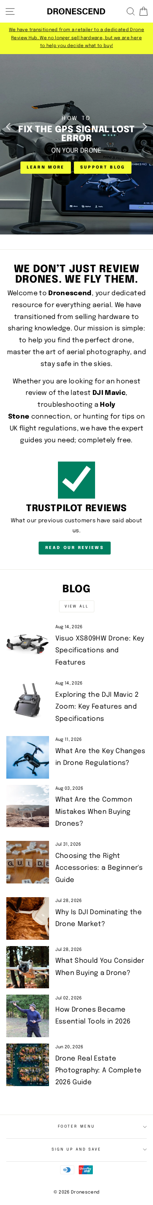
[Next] (145, 126)
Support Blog (103, 167)
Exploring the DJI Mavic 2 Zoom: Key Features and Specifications (97, 707)
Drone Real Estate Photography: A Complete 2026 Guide (98, 1070)
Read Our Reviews (74, 548)
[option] (76, 38)
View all (77, 606)
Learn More (46, 167)
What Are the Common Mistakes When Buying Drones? (93, 811)
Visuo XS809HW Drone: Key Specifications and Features (99, 650)
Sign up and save (77, 1149)
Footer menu (76, 1126)
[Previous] (8, 126)
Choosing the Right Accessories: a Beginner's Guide (99, 868)
